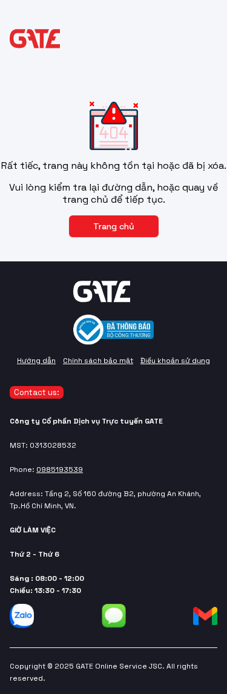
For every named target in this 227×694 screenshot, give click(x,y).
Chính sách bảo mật (98, 360)
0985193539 (59, 469)
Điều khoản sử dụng (175, 360)
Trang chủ (113, 226)
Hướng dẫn (36, 360)
